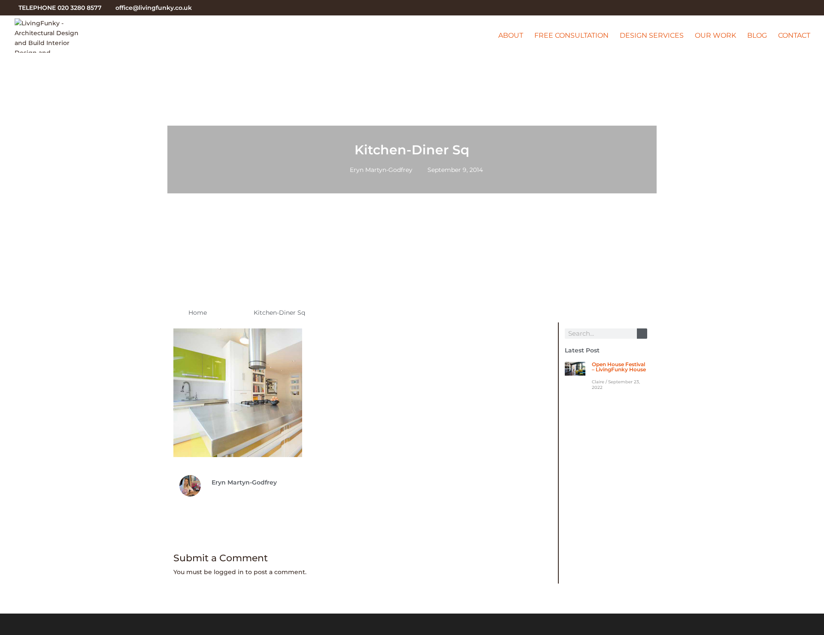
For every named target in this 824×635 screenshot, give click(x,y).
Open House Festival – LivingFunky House (619, 367)
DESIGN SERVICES (652, 36)
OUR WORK (715, 36)
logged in (229, 572)
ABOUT (510, 36)
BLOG (757, 36)
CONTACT (794, 36)
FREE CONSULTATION (571, 36)
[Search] (642, 333)
